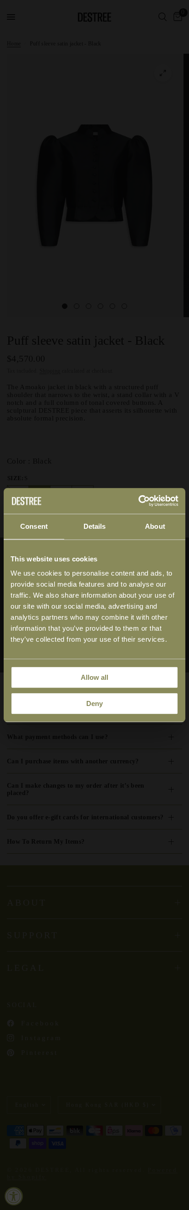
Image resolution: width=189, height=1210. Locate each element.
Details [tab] (94, 526)
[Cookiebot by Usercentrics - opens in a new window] (138, 501)
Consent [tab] (34, 526)
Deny (94, 703)
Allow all (94, 677)
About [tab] (155, 526)
